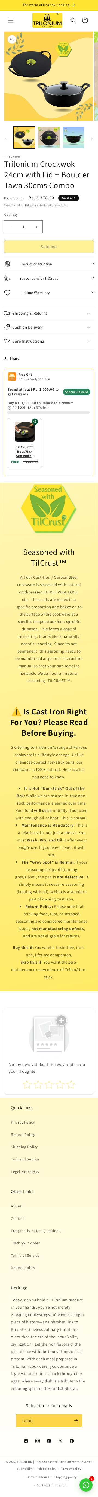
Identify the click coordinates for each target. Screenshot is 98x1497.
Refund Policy (23, 1134)
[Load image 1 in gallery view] (24, 137)
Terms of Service (25, 1159)
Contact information (51, 1485)
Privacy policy (71, 1468)
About (16, 1206)
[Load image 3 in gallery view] (73, 137)
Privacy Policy (23, 1122)
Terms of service (37, 1477)
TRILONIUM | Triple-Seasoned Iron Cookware (48, 1462)
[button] (11, 20)
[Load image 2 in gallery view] (49, 137)
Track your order (25, 1243)
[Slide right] (92, 139)
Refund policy (23, 1267)
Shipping (30, 205)
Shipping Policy (24, 1146)
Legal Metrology (25, 1171)
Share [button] (15, 358)
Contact (18, 1218)
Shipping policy (65, 1477)
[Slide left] (6, 139)
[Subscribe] (76, 1420)
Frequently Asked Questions (36, 1230)
